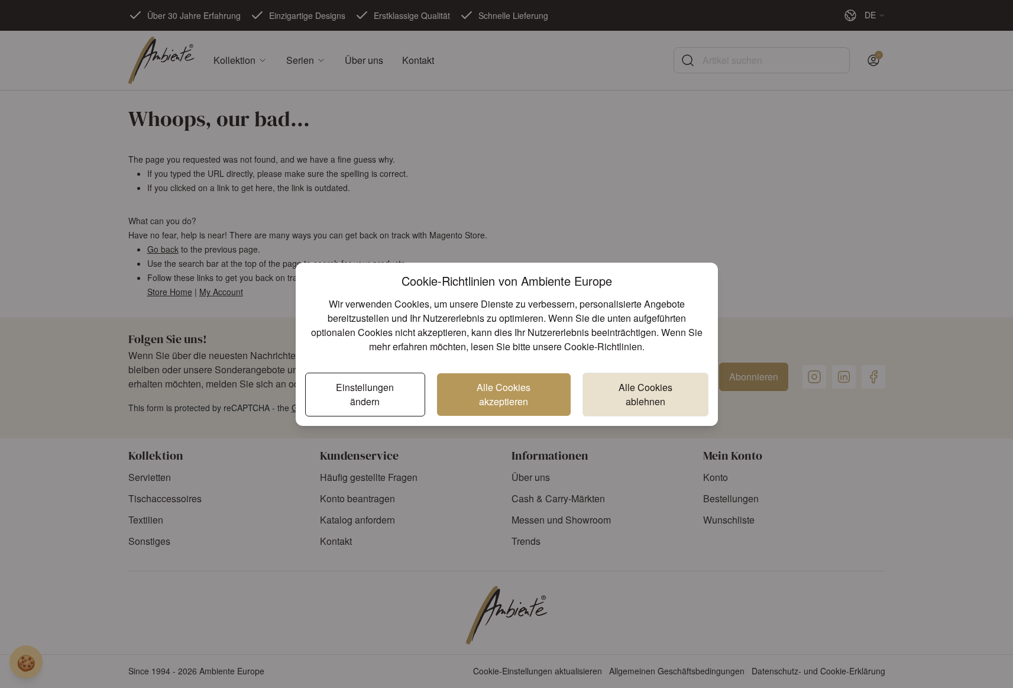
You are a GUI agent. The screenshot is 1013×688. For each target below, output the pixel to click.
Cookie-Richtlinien (603, 346)
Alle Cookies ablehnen (645, 394)
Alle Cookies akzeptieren (503, 394)
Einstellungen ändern (365, 394)
